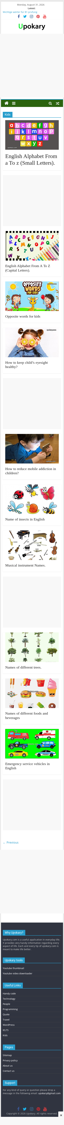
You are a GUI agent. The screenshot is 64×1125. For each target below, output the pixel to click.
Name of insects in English (25, 519)
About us (8, 1065)
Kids (5, 1035)
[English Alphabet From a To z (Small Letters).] (32, 122)
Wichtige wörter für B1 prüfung (20, 12)
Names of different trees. (23, 667)
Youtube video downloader (17, 973)
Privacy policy (10, 1060)
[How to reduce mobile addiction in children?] (32, 436)
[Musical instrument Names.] (32, 532)
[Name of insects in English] (32, 486)
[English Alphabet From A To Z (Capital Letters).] (32, 233)
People (6, 1003)
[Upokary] (32, 23)
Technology (9, 998)
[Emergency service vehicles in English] (32, 731)
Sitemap (7, 1055)
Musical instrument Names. (25, 565)
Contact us (8, 1070)
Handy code (9, 993)
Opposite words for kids (22, 316)
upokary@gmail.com (49, 1093)
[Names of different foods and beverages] (32, 680)
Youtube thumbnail (13, 968)
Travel (6, 1019)
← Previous (11, 842)
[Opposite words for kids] (32, 283)
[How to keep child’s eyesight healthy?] (32, 329)
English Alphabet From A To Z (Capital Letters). (27, 268)
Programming (10, 1009)
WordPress (9, 1024)
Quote (6, 1014)
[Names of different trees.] (32, 634)
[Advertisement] (32, 65)
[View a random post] (57, 103)
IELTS (6, 1030)
